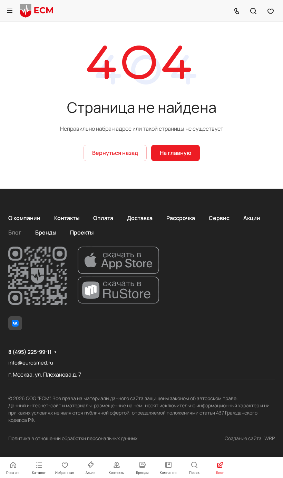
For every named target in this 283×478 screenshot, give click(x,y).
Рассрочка (180, 218)
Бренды (45, 232)
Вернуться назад (115, 153)
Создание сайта (243, 438)
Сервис (219, 218)
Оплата (103, 218)
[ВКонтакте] (15, 323)
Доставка (140, 218)
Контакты (66, 218)
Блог (14, 232)
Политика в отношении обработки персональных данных (72, 438)
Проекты (82, 232)
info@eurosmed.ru (30, 362)
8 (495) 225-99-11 (29, 352)
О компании (24, 218)
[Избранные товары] (270, 10)
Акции (251, 218)
